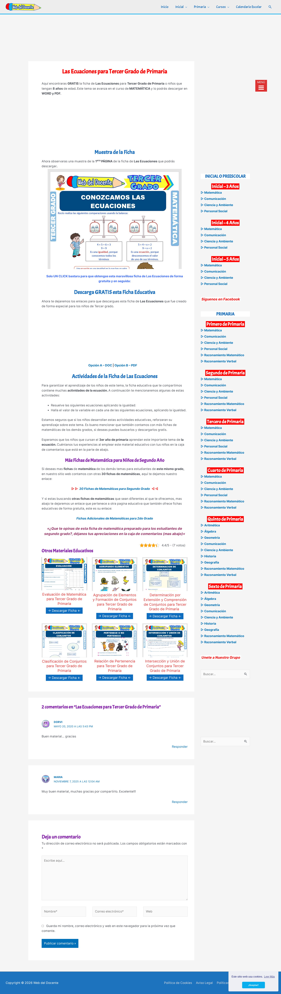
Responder (180, 747)
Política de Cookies (178, 983)
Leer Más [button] (269, 976)
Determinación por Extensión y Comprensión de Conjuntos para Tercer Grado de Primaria (165, 602)
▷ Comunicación (213, 199)
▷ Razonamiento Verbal (218, 361)
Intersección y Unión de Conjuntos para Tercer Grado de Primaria (165, 666)
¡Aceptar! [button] (253, 985)
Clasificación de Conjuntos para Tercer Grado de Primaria (64, 666)
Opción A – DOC (100, 365)
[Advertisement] (140, 37)
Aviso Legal (204, 983)
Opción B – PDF (125, 365)
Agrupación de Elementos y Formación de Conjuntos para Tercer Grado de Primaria (115, 602)
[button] (270, 7)
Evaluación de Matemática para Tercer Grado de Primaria (64, 599)
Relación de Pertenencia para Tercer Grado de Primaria (114, 666)
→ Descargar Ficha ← (64, 611)
